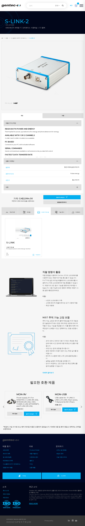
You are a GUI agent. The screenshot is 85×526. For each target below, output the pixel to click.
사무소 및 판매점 (61, 450)
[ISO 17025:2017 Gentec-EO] (16, 504)
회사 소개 (6, 490)
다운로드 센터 (34, 457)
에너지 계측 (6, 453)
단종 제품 (32, 467)
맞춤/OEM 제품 (7, 467)
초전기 (8, 180)
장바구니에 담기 (60, 197)
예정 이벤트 (6, 494)
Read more (33, 503)
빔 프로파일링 (7, 457)
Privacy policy (49, 520)
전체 (56, 6)
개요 (22, 115)
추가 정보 (14, 413)
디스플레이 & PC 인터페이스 (19, 38)
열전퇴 (8, 167)
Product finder (34, 450)
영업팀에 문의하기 (62, 202)
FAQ (31, 464)
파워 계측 (6, 450)
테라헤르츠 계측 (8, 460)
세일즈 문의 (59, 453)
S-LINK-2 (32, 38)
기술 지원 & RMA (61, 457)
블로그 (32, 460)
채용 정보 (6, 497)
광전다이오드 (10, 174)
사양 (63, 115)
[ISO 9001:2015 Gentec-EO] (6, 504)
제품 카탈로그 (34, 453)
